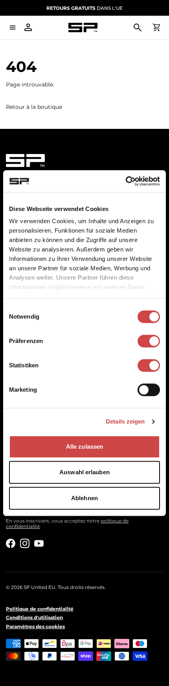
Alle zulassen (84, 446)
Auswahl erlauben (84, 472)
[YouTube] (39, 543)
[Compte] (28, 27)
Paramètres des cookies (35, 626)
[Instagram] (24, 543)
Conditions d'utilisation (34, 617)
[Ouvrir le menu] (12, 27)
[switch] (149, 341)
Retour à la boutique (34, 107)
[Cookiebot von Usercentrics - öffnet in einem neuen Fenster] (125, 181)
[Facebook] (10, 543)
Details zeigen (125, 421)
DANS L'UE (84, 8)
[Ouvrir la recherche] (137, 27)
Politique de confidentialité (39, 609)
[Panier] (156, 27)
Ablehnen (84, 498)
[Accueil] (83, 27)
